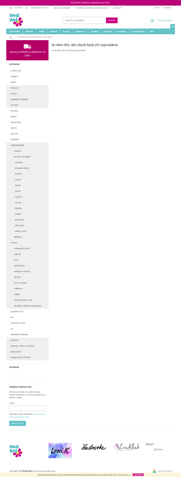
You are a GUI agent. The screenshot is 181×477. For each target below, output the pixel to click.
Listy (16, 260)
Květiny (17, 254)
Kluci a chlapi (20, 283)
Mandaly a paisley (22, 271)
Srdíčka (18, 208)
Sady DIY (14, 133)
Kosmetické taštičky (21, 357)
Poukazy (15, 88)
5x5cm (17, 191)
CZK (156, 7)
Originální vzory (22, 248)
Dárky (13, 82)
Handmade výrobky (19, 334)
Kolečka (19, 162)
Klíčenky (14, 340)
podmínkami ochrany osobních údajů (27, 416)
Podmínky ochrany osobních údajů (92, 8)
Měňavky (18, 237)
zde (129, 475)
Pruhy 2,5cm (20, 231)
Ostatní (14, 105)
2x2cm (17, 179)
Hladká (17, 151)
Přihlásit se (17, 423)
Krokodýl (19, 225)
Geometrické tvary (23, 300)
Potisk (14, 242)
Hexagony (19, 219)
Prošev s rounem (22, 156)
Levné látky (16, 70)
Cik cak (18, 202)
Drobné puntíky (22, 168)
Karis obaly (16, 351)
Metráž (14, 111)
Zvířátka (18, 288)
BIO (12, 317)
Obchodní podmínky (62, 8)
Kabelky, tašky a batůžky (22, 346)
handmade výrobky (19, 99)
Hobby (17, 294)
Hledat (111, 20)
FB (12, 328)
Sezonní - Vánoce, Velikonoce (27, 306)
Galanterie (16, 122)
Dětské (17, 277)
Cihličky (18, 197)
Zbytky (14, 128)
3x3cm (17, 185)
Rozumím (138, 475)
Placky (14, 93)
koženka (15, 139)
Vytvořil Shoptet (165, 471)
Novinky (14, 76)
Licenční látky (17, 311)
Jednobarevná (17, 145)
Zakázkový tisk (18, 323)
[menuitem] (14, 31)
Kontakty (117, 8)
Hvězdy (18, 214)
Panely (14, 116)
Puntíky (18, 174)
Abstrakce (19, 265)
